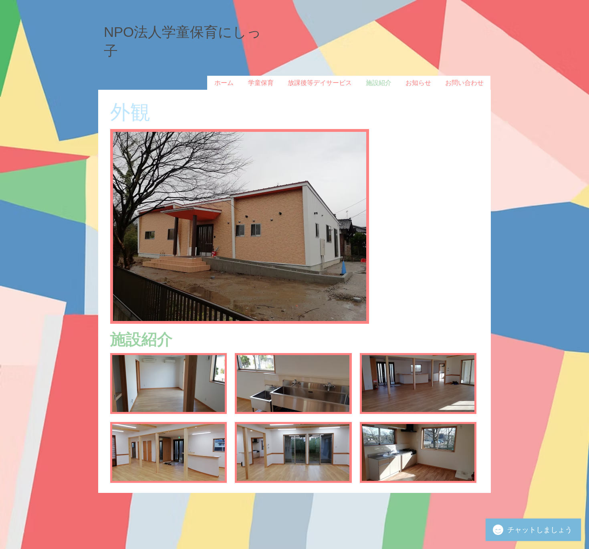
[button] (168, 383)
